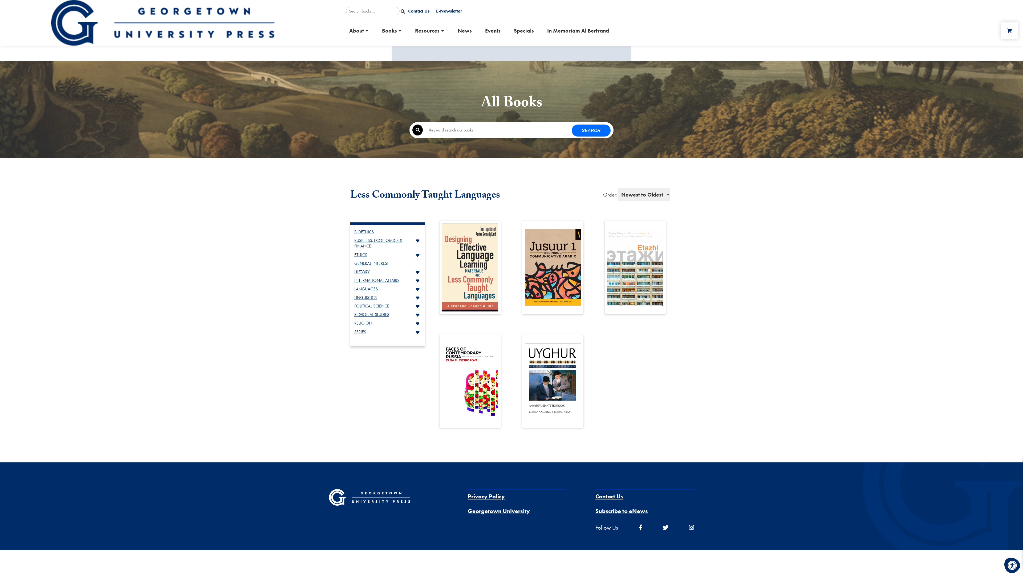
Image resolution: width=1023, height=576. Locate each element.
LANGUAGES (366, 289)
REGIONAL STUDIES (371, 314)
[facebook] (640, 527)
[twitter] (665, 527)
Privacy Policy (486, 496)
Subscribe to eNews (621, 511)
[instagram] (691, 527)
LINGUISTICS (365, 297)
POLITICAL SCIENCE (371, 306)
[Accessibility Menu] (1012, 565)
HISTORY (362, 272)
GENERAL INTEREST (371, 263)
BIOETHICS (364, 232)
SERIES (360, 332)
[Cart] (1009, 30)
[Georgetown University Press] (163, 22)
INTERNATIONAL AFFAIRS (376, 280)
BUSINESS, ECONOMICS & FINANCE (378, 243)
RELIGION (363, 323)
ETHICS (360, 255)
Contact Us (609, 496)
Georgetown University (499, 511)
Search (591, 130)
